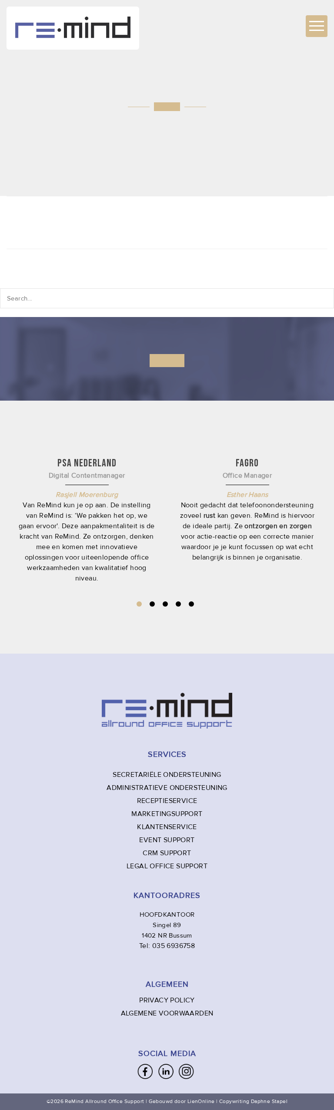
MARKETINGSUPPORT (166, 814)
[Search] (321, 298)
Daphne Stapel (269, 1101)
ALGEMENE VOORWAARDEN (167, 1013)
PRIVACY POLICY (167, 1000)
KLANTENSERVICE (167, 827)
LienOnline (201, 1101)
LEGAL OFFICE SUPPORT (167, 866)
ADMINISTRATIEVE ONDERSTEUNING (167, 787)
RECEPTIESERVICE (167, 800)
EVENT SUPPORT (166, 840)
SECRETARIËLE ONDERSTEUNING (167, 774)
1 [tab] (139, 604)
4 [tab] (178, 604)
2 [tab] (152, 604)
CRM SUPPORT (167, 853)
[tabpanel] (247, 509)
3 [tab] (165, 604)
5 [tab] (191, 604)
